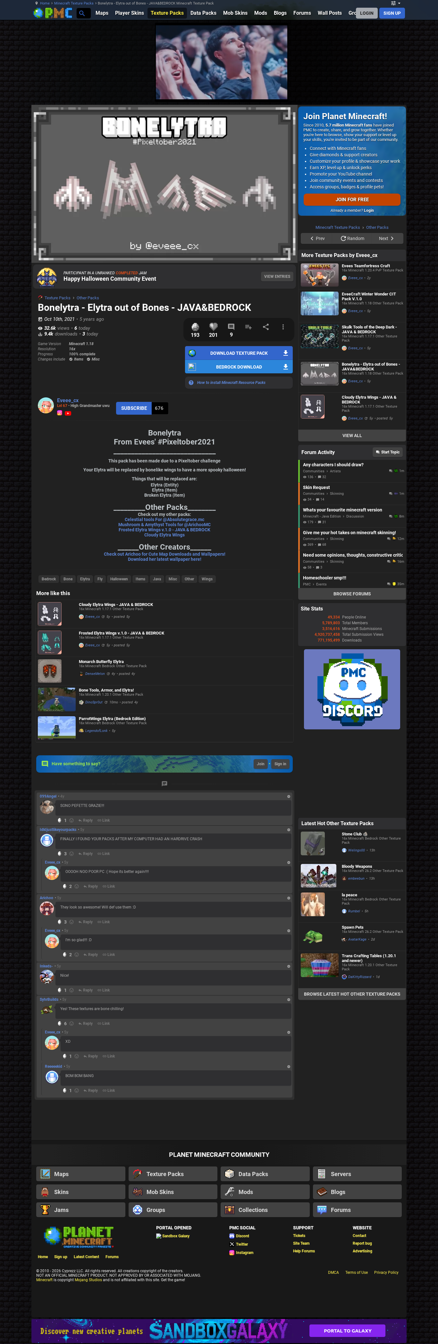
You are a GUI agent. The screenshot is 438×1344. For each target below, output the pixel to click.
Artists (335, 552)
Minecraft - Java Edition (322, 597)
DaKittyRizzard (359, 1058)
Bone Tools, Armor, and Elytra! (106, 690)
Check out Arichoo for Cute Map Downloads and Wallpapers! (164, 554)
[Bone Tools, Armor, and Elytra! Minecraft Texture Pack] (57, 699)
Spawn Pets (353, 1008)
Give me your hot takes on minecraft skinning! (349, 613)
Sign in (280, 764)
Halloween (119, 579)
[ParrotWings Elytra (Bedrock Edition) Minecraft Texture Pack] (57, 728)
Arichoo (46, 898)
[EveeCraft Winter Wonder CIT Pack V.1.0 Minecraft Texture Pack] (320, 387)
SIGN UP (392, 13)
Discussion (355, 597)
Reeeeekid (53, 1066)
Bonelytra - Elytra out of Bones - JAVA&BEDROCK (371, 447)
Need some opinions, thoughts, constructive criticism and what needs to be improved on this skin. (353, 636)
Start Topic (390, 533)
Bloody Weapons (357, 947)
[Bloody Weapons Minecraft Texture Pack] (320, 957)
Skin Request (316, 568)
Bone (67, 579)
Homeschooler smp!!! (324, 658)
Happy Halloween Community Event (109, 278)
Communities (313, 552)
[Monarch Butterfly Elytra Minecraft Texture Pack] (57, 671)
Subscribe (134, 408)
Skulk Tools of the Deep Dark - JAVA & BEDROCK (369, 410)
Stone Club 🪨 (355, 915)
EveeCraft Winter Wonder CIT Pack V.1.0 (369, 377)
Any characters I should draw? (333, 545)
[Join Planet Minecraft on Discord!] (352, 809)
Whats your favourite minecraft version (342, 590)
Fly (100, 579)
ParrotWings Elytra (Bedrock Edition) (112, 718)
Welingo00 (356, 931)
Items (140, 579)
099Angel (48, 796)
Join (261, 764)
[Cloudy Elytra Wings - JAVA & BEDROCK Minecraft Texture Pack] (57, 614)
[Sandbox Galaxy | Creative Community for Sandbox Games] (219, 1331)
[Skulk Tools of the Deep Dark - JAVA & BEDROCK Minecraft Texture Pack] (320, 422)
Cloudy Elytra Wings (164, 534)
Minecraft (44, 1280)
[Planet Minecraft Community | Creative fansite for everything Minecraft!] (78, 1237)
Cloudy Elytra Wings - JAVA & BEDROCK (116, 604)
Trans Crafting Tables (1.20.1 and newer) (369, 1039)
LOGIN (367, 13)
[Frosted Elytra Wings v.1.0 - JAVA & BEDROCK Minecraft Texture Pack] (57, 642)
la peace (349, 976)
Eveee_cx (68, 400)
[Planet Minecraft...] (81, 13)
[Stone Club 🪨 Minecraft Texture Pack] (320, 926)
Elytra (85, 579)
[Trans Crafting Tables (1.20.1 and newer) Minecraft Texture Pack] (320, 1050)
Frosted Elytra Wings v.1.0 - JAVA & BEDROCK (164, 529)
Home (45, 3)
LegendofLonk (96, 731)
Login (369, 210)
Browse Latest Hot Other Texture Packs (352, 1075)
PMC (307, 665)
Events (321, 665)
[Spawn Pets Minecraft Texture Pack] (320, 1018)
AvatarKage (357, 1020)
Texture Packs (58, 297)
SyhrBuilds (49, 999)
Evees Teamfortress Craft (366, 346)
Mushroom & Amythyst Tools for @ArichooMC (164, 524)
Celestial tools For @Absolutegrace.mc (164, 519)
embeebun (356, 960)
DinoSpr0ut (94, 702)
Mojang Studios (88, 1280)
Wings (207, 579)
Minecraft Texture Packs (74, 3)
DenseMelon (95, 674)
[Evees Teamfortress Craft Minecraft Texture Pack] (320, 356)
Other (189, 579)
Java (157, 579)
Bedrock (49, 579)
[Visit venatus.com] (274, 89)
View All (352, 516)
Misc (173, 579)
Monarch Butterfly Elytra (101, 661)
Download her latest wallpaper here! (164, 559)
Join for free (352, 200)
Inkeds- (46, 966)
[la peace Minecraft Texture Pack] (320, 987)
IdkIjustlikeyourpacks (58, 829)
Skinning (337, 575)
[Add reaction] (71, 820)
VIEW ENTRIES (277, 276)
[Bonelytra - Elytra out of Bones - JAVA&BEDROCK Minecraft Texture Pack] (320, 457)
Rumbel (354, 992)
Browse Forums (352, 674)
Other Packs (88, 297)
